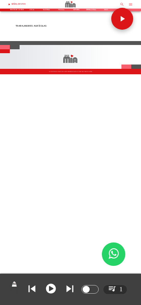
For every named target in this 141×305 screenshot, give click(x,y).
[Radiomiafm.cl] (122, 6)
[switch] (90, 289)
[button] (122, 19)
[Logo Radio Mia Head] (70, 8)
